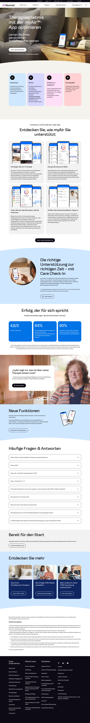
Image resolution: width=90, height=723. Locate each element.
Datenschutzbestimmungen (65, 670)
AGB (59, 683)
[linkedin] (63, 663)
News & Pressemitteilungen (48, 670)
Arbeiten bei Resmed (14, 682)
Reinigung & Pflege (30, 694)
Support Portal (45, 666)
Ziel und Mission (13, 672)
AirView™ (44, 701)
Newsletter (61, 690)
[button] (86, 5)
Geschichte (12, 668)
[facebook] (58, 663)
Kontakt (60, 666)
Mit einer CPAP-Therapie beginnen (31, 677)
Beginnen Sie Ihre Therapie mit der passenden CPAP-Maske (32, 688)
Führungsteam (12, 685)
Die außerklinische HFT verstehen (47, 684)
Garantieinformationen (47, 708)
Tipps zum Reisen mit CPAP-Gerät (32, 703)
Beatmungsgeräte (46, 680)
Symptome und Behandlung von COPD (32, 708)
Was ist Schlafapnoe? (30, 673)
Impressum (61, 673)
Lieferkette (12, 704)
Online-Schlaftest (30, 666)
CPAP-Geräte (45, 676)
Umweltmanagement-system (15, 700)
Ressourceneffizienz (14, 696)
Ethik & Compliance (14, 675)
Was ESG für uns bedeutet (16, 689)
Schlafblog (28, 670)
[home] (8, 4)
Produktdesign (13, 692)
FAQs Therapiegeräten (47, 697)
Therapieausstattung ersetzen (30, 682)
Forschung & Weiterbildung (48, 704)
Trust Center (12, 713)
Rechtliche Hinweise (63, 680)
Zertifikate (60, 687)
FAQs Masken (45, 694)
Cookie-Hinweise (62, 676)
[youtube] (67, 663)
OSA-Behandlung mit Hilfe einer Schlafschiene (32, 698)
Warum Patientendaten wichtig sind (15, 709)
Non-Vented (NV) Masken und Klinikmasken (48, 689)
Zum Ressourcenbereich (32, 54)
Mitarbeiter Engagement (15, 678)
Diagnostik (44, 673)
